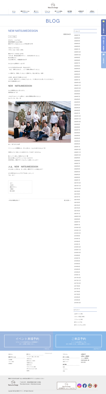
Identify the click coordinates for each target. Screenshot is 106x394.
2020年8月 (77, 219)
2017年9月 (77, 286)
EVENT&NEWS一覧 (85, 360)
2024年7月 (77, 96)
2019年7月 (77, 238)
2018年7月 (77, 258)
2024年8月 (77, 93)
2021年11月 (77, 185)
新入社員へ (67, 200)
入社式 (11, 185)
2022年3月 (77, 174)
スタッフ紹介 (11, 361)
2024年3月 (77, 107)
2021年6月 (77, 199)
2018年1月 (77, 275)
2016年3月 (77, 300)
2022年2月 (77, 177)
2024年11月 (77, 85)
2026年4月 (77, 43)
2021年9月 (77, 191)
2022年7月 (77, 163)
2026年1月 (77, 49)
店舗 (64, 371)
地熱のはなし (29, 364)
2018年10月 (77, 252)
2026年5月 (77, 41)
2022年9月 (77, 158)
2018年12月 (77, 247)
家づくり (76, 322)
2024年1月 (77, 113)
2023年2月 (77, 144)
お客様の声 (81, 11)
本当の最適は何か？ (14, 200)
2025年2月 (77, 77)
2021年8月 (77, 194)
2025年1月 (77, 80)
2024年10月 (77, 88)
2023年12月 (77, 116)
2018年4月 (77, 266)
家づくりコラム (78, 325)
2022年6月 (77, 166)
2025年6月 (77, 66)
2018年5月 (77, 263)
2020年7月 (77, 222)
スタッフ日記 (12, 36)
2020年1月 (77, 224)
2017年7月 (77, 288)
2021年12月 (77, 183)
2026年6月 (77, 38)
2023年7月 (77, 130)
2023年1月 (77, 146)
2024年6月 (77, 99)
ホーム (13, 11)
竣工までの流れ (66, 359)
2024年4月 (77, 105)
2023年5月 (77, 135)
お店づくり (77, 314)
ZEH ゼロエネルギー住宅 (32, 368)
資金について (65, 361)
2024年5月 (77, 102)
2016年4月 (77, 297)
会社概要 (10, 359)
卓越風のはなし (30, 362)
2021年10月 (77, 188)
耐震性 (28, 370)
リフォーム (47, 11)
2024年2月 (77, 110)
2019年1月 (77, 244)
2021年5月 (77, 202)
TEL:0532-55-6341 (25, 384)
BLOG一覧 (83, 362)
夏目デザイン (13, 187)
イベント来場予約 (84, 358)
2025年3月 (77, 74)
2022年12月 (77, 149)
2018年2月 (77, 272)
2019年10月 (77, 233)
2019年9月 (77, 236)
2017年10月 (77, 283)
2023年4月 (77, 138)
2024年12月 (77, 82)
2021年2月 (77, 210)
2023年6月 (77, 132)
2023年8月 (77, 127)
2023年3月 (77, 141)
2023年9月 (77, 124)
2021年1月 (77, 213)
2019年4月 (77, 241)
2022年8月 (77, 160)
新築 (64, 367)
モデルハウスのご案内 (31, 366)
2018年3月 (77, 269)
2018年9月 (77, 255)
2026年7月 (77, 35)
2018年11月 (77, 249)
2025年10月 (77, 54)
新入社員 (12, 191)
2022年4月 (77, 171)
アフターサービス (48, 353)
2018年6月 (77, 261)
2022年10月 (77, 155)
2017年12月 (77, 277)
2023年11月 (77, 119)
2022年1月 (77, 180)
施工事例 (70, 11)
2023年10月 (77, 121)
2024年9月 (77, 91)
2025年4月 (77, 71)
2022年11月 (77, 152)
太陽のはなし (29, 358)
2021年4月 (77, 205)
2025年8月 (77, 60)
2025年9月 (77, 57)
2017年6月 (77, 291)
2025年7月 (77, 63)
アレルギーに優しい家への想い (33, 356)
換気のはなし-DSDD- (31, 360)
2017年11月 (77, 280)
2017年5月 (77, 294)
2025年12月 (77, 52)
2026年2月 (77, 46)
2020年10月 (77, 216)
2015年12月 (77, 302)
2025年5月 (77, 68)
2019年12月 (77, 227)
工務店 (11, 189)
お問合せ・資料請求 (85, 356)
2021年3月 (77, 208)
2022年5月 (77, 169)
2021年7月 (77, 197)
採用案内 (10, 363)
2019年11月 (77, 230)
